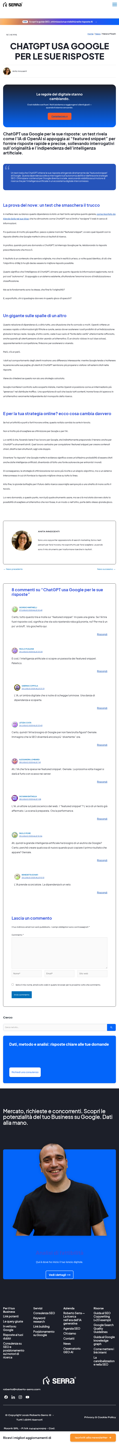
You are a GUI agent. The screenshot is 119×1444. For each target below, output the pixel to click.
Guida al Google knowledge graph (104, 1340)
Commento (18, 935)
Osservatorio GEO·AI (72, 1350)
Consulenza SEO (44, 1313)
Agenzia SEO (71, 1328)
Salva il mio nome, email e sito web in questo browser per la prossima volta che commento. (58, 985)
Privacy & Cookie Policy (100, 1417)
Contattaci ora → (59, 116)
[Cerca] (111, 1027)
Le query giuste (13, 1321)
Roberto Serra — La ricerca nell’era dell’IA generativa (74, 1318)
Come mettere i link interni (104, 1350)
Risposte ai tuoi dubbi (13, 1336)
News (67, 1343)
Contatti (68, 1338)
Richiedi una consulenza (25, 1072)
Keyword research (39, 1319)
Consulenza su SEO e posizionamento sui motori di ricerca (13, 1350)
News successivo (106, 569)
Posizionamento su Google (44, 1333)
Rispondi (102, 634)
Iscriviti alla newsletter (91, 1437)
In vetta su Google (9, 1328)
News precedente (12, 569)
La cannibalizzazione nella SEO (104, 1361)
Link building (41, 1326)
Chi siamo (69, 1333)
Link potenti (11, 1316)
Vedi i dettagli (57, 1274)
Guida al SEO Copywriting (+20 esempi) (102, 1316)
